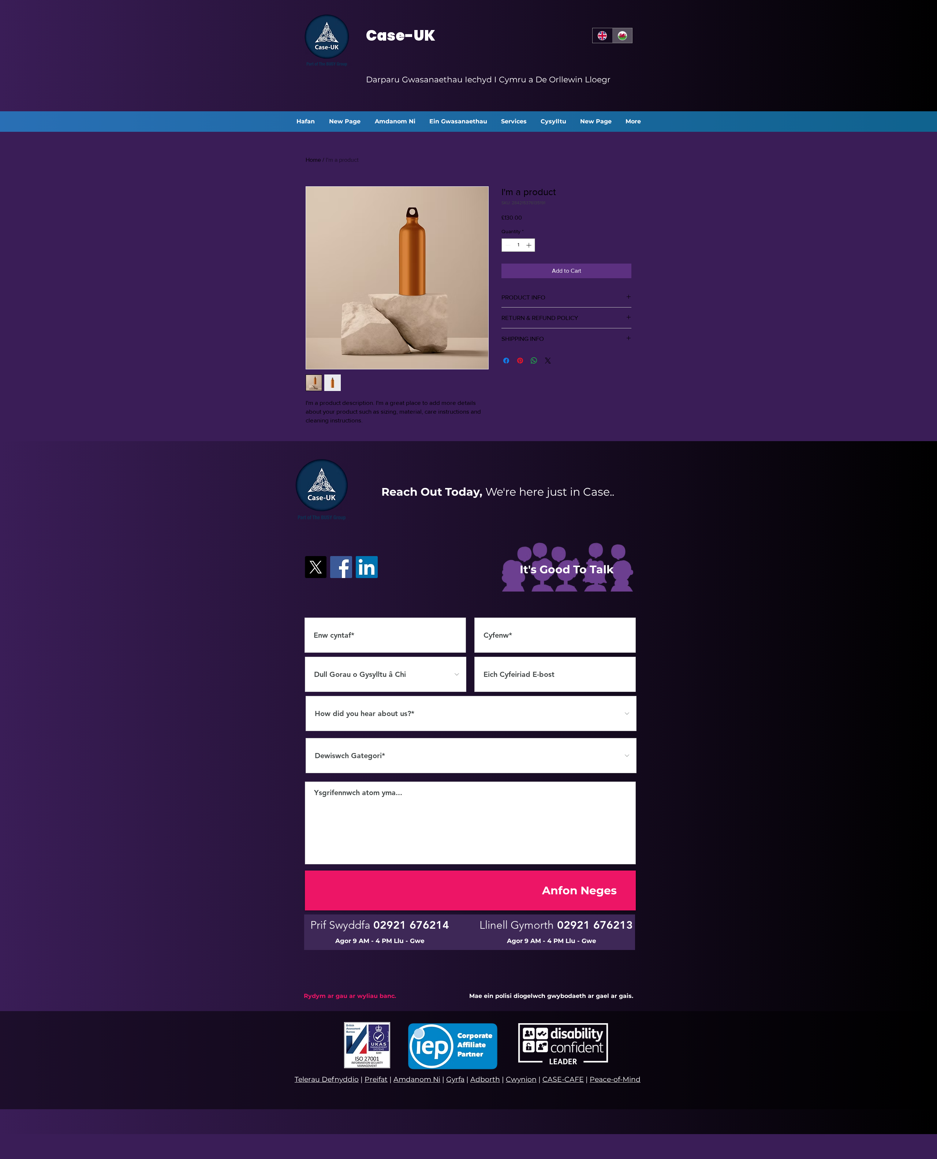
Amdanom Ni (416, 1079)
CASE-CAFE (563, 1079)
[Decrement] (507, 245)
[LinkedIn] (367, 567)
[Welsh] (622, 35)
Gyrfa (455, 1079)
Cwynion (521, 1079)
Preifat (376, 1079)
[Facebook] (341, 567)
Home (313, 160)
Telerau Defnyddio (327, 1079)
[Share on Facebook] (506, 360)
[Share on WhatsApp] (534, 360)
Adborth (485, 1079)
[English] (602, 35)
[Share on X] (548, 360)
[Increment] (529, 245)
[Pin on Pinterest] (520, 360)
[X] (315, 567)
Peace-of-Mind (615, 1079)
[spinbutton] (518, 245)
